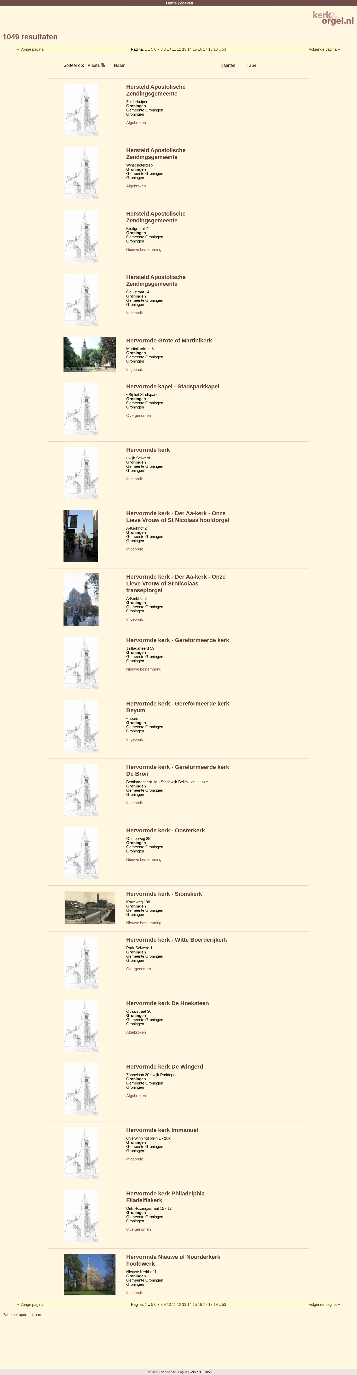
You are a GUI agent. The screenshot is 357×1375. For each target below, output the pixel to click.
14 (189, 49)
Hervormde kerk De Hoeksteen (167, 1003)
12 (179, 49)
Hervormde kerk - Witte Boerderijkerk (176, 940)
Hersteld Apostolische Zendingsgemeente (156, 90)
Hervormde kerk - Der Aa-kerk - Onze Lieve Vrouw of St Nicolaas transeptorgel (176, 583)
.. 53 (222, 49)
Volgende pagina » (324, 49)
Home (171, 3)
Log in (182, 1372)
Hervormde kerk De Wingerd (164, 1066)
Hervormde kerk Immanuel (162, 1130)
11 (174, 49)
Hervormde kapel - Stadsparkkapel (172, 386)
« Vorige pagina (30, 49)
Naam (119, 65)
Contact (151, 1372)
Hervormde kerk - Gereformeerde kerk (177, 640)
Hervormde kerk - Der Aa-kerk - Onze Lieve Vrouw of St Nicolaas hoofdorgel (177, 516)
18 (210, 49)
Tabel (252, 65)
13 (184, 49)
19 (216, 49)
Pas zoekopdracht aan (22, 1315)
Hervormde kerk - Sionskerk (164, 894)
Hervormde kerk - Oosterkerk (165, 830)
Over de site (167, 1372)
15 (195, 49)
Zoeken (186, 3)
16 (200, 49)
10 (169, 49)
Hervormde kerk (148, 450)
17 (205, 49)
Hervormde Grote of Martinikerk (169, 340)
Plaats (94, 65)
